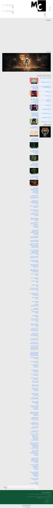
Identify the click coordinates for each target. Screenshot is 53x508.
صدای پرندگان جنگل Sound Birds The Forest (34, 261)
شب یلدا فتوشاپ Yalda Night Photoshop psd (34, 127)
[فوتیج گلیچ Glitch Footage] (34, 312)
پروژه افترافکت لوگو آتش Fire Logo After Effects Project (34, 270)
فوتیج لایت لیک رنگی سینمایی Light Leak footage (34, 325)
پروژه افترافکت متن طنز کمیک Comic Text (34, 343)
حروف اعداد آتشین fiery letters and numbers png (34, 394)
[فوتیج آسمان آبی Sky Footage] (34, 274)
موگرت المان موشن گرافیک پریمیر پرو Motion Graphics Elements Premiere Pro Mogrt (34, 252)
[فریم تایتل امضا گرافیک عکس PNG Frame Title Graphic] (34, 133)
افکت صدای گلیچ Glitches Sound (35, 385)
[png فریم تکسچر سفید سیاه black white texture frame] (34, 289)
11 (25, 486)
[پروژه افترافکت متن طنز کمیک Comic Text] (34, 339)
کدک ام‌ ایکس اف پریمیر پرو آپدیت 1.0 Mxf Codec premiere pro (34, 335)
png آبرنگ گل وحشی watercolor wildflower (34, 241)
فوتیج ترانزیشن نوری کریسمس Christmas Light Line (34, 219)
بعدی (9, 486)
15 (16, 486)
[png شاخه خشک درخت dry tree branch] (34, 427)
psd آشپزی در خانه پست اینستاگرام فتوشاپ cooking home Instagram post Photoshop (34, 232)
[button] (47, 16)
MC (23, 506)
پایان (37, 488)
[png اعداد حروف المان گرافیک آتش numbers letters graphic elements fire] (34, 407)
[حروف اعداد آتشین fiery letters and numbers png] (34, 389)
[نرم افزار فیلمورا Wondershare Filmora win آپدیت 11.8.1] (34, 418)
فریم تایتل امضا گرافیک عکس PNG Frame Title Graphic (34, 139)
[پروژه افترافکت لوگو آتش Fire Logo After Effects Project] (34, 265)
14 (18, 486)
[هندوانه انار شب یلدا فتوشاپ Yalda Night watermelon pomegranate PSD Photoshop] (34, 93)
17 (11, 486)
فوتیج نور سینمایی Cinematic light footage (35, 402)
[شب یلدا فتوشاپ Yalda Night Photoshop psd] (34, 121)
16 (14, 486)
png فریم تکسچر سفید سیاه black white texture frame (34, 294)
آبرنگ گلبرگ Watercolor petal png (34, 309)
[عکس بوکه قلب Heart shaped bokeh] (34, 206)
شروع (37, 486)
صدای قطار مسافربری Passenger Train (34, 483)
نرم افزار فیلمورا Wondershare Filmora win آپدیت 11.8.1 (34, 423)
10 (27, 486)
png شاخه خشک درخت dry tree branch (34, 431)
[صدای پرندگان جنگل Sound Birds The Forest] (34, 256)
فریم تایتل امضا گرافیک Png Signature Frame (34, 177)
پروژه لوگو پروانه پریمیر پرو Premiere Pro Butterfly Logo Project (34, 202)
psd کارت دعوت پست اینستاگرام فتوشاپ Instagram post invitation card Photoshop (34, 474)
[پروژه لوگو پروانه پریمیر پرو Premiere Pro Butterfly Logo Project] (34, 196)
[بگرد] (13, 8)
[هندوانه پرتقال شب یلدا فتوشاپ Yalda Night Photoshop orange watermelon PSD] (34, 107)
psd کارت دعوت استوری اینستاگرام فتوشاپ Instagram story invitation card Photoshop (34, 460)
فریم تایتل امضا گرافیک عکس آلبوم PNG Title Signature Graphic (34, 165)
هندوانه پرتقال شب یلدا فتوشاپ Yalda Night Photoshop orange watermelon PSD (34, 115)
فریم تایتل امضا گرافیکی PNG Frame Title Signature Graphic (34, 152)
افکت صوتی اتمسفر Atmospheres (34, 378)
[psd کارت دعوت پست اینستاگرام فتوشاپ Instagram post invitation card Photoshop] (34, 466)
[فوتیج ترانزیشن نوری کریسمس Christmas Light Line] (34, 214)
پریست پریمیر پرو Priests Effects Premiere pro (35, 370)
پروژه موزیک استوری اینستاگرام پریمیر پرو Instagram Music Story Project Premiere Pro (34, 354)
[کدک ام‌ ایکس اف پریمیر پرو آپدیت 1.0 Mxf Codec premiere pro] (34, 329)
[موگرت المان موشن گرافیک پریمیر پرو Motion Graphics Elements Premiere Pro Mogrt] (34, 245)
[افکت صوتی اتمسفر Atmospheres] (34, 374)
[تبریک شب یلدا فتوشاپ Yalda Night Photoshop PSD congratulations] (34, 80)
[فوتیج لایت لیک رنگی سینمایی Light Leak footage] (34, 319)
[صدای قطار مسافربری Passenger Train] (34, 478)
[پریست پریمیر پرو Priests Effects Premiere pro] (34, 365)
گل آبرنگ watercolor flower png (34, 362)
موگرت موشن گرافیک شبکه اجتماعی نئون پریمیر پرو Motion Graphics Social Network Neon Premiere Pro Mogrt (34, 445)
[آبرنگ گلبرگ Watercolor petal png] (34, 305)
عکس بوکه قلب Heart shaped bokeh (34, 210)
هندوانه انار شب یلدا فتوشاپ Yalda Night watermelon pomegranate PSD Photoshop (34, 101)
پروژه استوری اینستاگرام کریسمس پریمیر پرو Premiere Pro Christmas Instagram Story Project (34, 190)
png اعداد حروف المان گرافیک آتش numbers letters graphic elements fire (34, 414)
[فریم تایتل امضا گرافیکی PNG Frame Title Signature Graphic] (34, 145)
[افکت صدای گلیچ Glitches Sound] (34, 381)
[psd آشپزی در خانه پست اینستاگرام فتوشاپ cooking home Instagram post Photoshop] (34, 224)
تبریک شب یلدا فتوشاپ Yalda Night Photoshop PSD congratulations (34, 87)
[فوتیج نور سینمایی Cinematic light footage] (34, 398)
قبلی (33, 486)
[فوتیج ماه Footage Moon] (34, 281)
